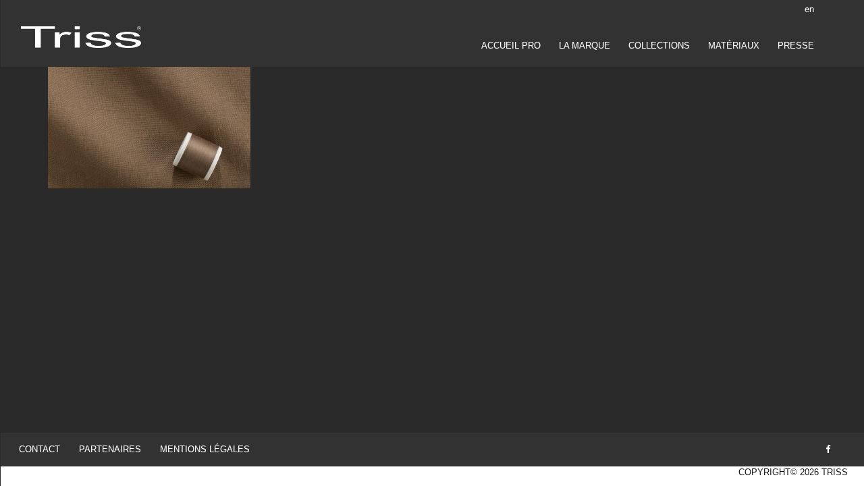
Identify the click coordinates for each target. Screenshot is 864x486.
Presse (796, 45)
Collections (659, 45)
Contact (39, 449)
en (809, 9)
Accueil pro (511, 45)
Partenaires (110, 449)
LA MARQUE (584, 45)
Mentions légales (205, 449)
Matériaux (733, 45)
